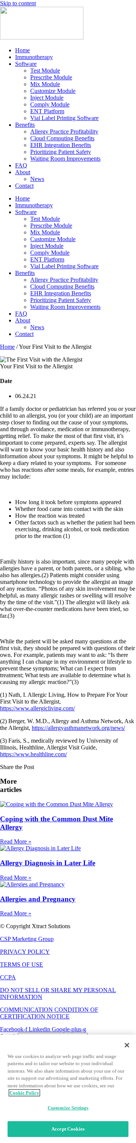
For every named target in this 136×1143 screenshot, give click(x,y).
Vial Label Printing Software (64, 118)
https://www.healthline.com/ (33, 754)
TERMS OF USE (21, 964)
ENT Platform (47, 111)
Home (22, 50)
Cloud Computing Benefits (62, 138)
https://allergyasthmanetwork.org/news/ (78, 728)
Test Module (45, 70)
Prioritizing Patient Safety (60, 152)
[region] (68, 1089)
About (22, 172)
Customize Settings (68, 1108)
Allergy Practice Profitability (64, 131)
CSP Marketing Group (27, 939)
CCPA (8, 977)
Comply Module (50, 104)
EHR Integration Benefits (60, 145)
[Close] (127, 1045)
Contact (24, 185)
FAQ (21, 165)
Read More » (15, 841)
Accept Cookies (68, 1129)
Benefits (25, 125)
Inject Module (46, 97)
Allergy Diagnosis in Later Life (47, 863)
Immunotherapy (34, 57)
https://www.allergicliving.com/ (37, 708)
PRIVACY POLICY (25, 951)
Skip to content (18, 3)
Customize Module (53, 91)
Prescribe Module (51, 77)
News (37, 179)
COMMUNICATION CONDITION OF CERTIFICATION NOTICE (49, 1013)
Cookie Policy (24, 1093)
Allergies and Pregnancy (38, 899)
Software (26, 64)
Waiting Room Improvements (65, 158)
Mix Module (45, 84)
